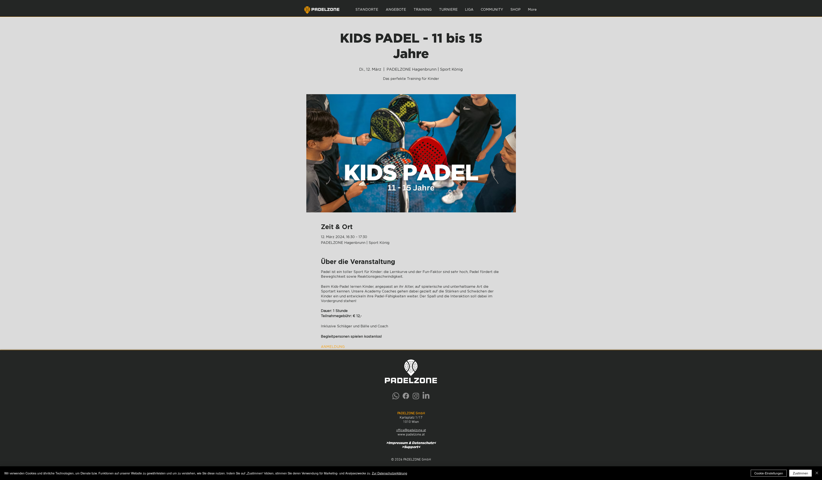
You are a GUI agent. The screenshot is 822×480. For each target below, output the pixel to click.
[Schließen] (816, 473)
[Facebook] (406, 396)
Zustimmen (800, 473)
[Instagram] (416, 396)
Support (411, 447)
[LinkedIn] (426, 396)
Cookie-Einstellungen (768, 473)
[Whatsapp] (396, 396)
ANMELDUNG (333, 347)
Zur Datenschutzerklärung (389, 473)
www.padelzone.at (411, 434)
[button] (396, 9)
